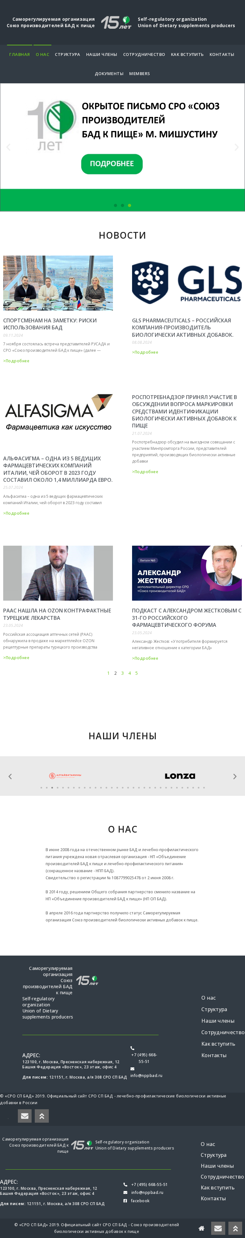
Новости (122, 235)
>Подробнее (16, 361)
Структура (67, 54)
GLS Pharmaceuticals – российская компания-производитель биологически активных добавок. (183, 327)
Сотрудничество (144, 54)
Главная (19, 54)
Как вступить (187, 54)
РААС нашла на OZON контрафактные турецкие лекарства (57, 614)
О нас (42, 54)
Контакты (222, 54)
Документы (109, 73)
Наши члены (101, 54)
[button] (115, 205)
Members (139, 73)
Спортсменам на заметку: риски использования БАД (50, 324)
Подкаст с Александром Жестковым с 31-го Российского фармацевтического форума (186, 617)
